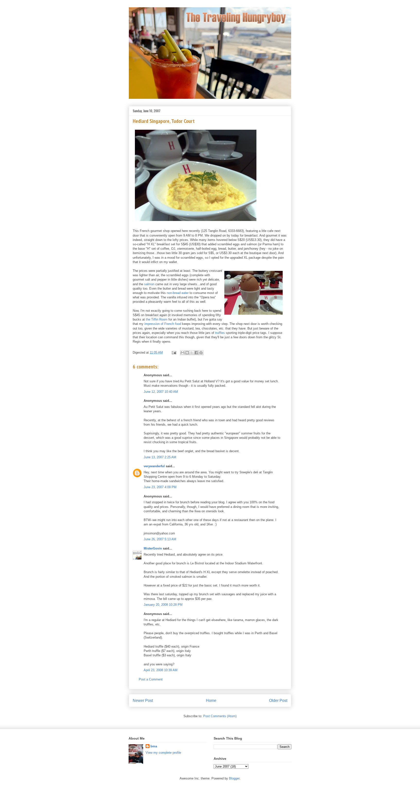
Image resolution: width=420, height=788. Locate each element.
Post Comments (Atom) (219, 716)
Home (211, 700)
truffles (220, 333)
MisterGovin (153, 548)
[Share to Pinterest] (201, 352)
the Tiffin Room (156, 319)
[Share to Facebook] (196, 352)
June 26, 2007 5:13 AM (160, 539)
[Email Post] (173, 352)
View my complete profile (163, 752)
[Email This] (182, 352)
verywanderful (154, 466)
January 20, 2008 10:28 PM (163, 604)
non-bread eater (178, 293)
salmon (149, 284)
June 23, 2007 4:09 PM (160, 487)
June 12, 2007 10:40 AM (161, 392)
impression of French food (162, 324)
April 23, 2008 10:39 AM (160, 670)
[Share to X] (191, 352)
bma (153, 746)
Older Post (278, 700)
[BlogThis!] (187, 352)
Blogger (234, 778)
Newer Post (143, 700)
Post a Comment (151, 679)
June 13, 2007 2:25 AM (160, 457)
